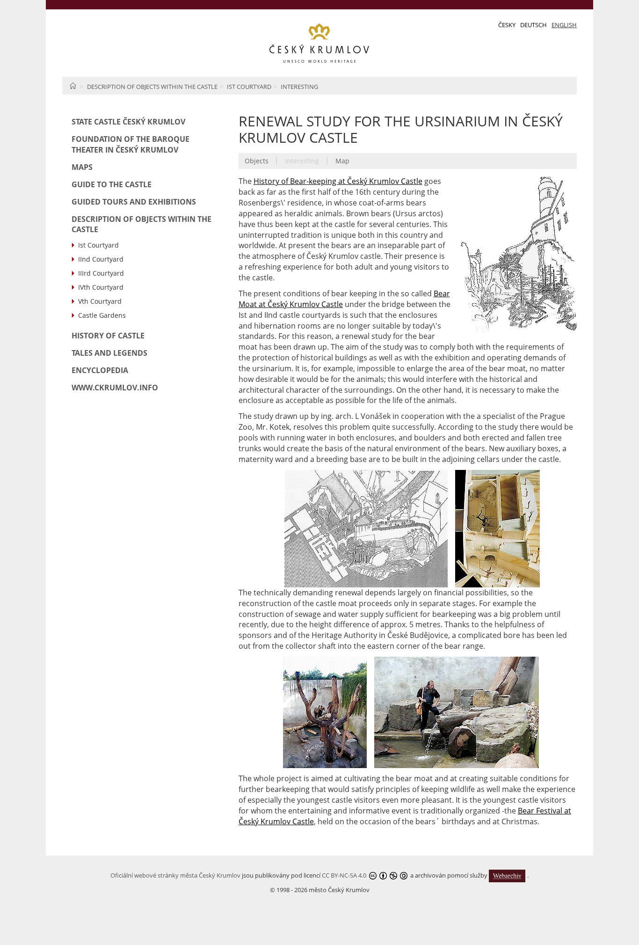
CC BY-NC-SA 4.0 (344, 875)
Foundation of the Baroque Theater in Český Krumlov (130, 144)
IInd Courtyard (100, 259)
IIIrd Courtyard (101, 273)
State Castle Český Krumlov (128, 122)
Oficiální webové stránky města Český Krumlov (175, 875)
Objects (257, 160)
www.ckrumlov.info (115, 387)
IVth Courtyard (100, 287)
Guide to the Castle (112, 184)
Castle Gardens (102, 315)
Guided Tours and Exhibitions (134, 202)
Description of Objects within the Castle (152, 86)
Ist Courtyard (249, 86)
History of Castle (108, 335)
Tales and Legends (109, 353)
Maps (82, 167)
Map (342, 160)
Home (72, 85)
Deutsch (533, 25)
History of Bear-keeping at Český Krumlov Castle (338, 181)
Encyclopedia (100, 370)
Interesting (299, 86)
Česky (507, 25)
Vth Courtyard (100, 301)
